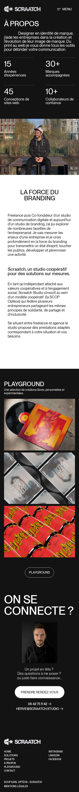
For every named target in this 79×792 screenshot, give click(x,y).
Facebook (55, 759)
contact (9, 770)
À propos (10, 763)
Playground (12, 767)
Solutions (11, 755)
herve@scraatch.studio (37, 709)
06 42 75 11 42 (37, 704)
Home (7, 751)
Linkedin (54, 755)
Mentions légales (16, 786)
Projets (9, 759)
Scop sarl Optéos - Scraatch (23, 782)
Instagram (56, 751)
